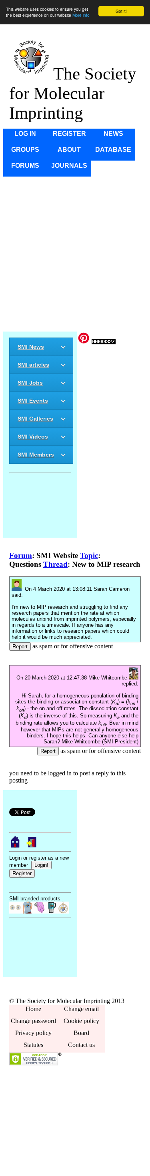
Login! (41, 865)
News (113, 133)
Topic (89, 555)
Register (69, 133)
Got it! (121, 11)
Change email (81, 1008)
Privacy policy (33, 1032)
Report (20, 647)
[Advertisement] (75, 254)
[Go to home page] (15, 846)
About (69, 149)
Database (113, 149)
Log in (25, 133)
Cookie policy (81, 1020)
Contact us (81, 1044)
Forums (25, 165)
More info (81, 15)
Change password (33, 1020)
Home (33, 1008)
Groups (25, 149)
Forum (20, 555)
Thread (55, 564)
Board (81, 1032)
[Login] (32, 846)
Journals (69, 165)
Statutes (33, 1044)
